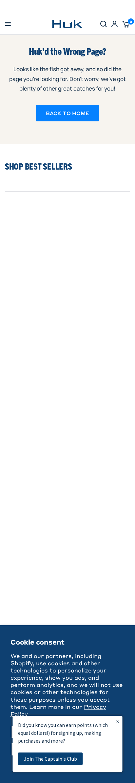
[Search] (103, 24)
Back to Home (67, 113)
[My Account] (114, 24)
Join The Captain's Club (50, 758)
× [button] (117, 721)
